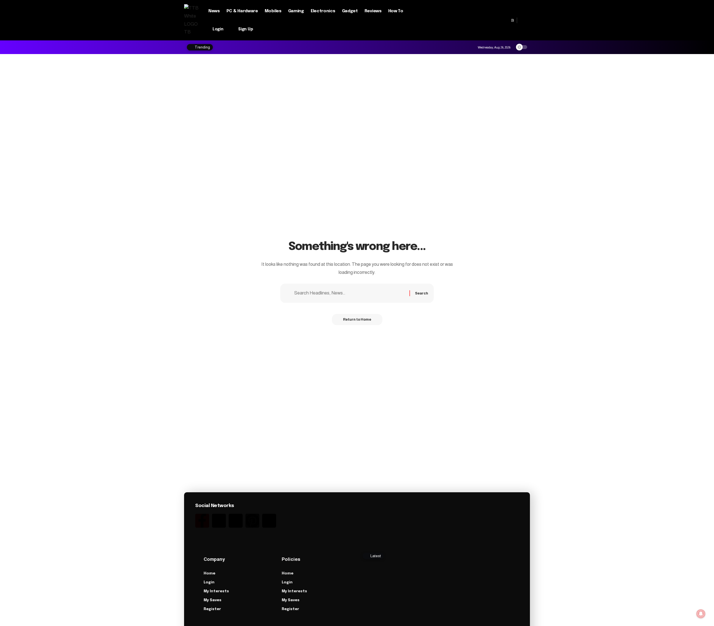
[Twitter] (219, 521)
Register (212, 609)
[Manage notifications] (700, 613)
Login (209, 582)
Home (209, 573)
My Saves (212, 600)
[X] (482, 20)
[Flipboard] (507, 20)
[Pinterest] (501, 20)
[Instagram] (494, 20)
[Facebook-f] (202, 521)
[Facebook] (476, 20)
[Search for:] (349, 293)
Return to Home (357, 319)
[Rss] (512, 20)
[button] (523, 20)
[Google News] (488, 20)
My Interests (216, 591)
